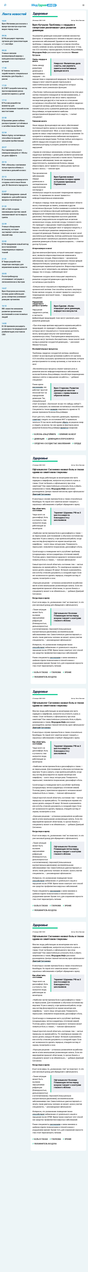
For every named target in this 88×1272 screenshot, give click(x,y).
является (64, 428)
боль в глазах (41, 672)
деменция (39, 439)
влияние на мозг (67, 434)
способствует (38, 647)
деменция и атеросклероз (60, 439)
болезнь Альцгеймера (45, 434)
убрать (65, 422)
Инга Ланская (80, 20)
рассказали (37, 387)
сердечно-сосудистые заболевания (52, 443)
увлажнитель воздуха (45, 677)
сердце (77, 443)
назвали (53, 409)
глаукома (56, 672)
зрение (67, 672)
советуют (36, 419)
